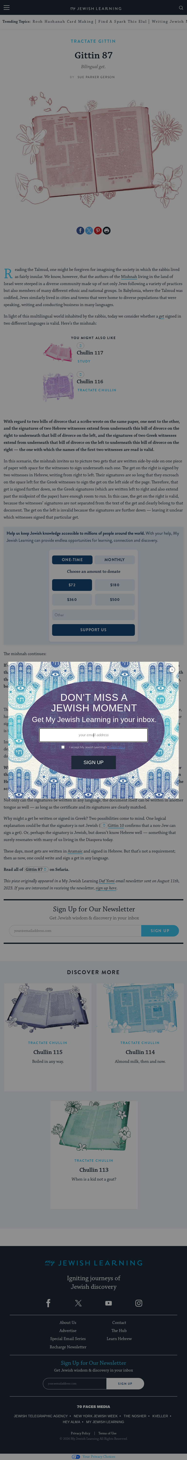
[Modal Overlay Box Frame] (93, 730)
